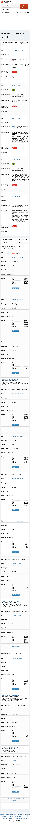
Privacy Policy (22, 815)
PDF (14, 72)
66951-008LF (16, 159)
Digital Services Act (7, 818)
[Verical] (14, 474)
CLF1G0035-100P (17, 50)
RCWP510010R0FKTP (17, 257)
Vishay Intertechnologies (10, 380)
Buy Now (16, 288)
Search (24, 7)
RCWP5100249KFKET (17, 615)
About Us (26, 818)
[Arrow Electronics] (14, 389)
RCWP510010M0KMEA (17, 394)
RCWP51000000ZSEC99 (18, 710)
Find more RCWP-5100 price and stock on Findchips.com (15, 799)
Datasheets (7, 12)
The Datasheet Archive (6, 2)
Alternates (18, 12)
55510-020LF (16, 197)
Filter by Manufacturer (9, 243)
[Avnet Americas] (14, 705)
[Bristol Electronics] (14, 559)
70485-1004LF (17, 85)
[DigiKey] (14, 253)
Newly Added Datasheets (8, 815)
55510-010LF (16, 118)
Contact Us (18, 818)
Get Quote (16, 594)
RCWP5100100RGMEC (17, 760)
